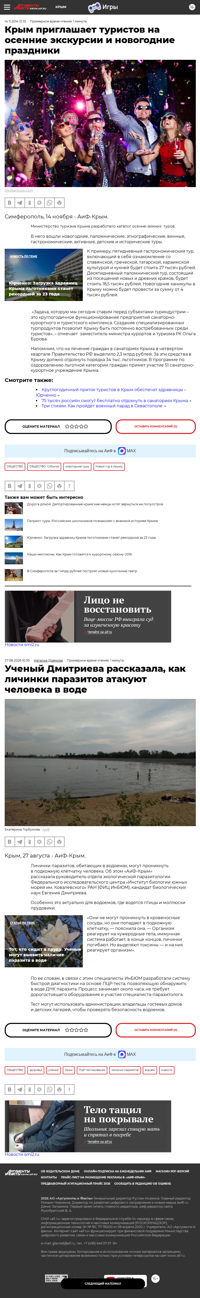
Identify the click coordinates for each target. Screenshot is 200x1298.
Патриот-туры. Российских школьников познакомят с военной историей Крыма (92, 521)
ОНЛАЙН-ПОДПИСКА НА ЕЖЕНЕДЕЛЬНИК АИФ (118, 1171)
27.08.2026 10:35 (17, 660)
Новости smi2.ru (22, 644)
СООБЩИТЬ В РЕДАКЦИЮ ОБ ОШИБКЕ (142, 1183)
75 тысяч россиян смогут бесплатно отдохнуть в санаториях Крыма (115, 400)
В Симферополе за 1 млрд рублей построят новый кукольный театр (82, 571)
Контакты (49, 1177)
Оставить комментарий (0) (155, 426)
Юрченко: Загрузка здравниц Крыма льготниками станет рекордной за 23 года (91, 538)
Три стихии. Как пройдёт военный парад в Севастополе (102, 405)
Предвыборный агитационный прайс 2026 (75, 1183)
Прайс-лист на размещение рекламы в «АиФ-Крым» (103, 1177)
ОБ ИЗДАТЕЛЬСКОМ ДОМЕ (60, 1171)
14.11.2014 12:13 (15, 21)
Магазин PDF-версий (172, 1171)
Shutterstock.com (19, 190)
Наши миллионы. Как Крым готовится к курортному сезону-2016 (79, 554)
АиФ (46, 829)
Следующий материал (103, 1283)
